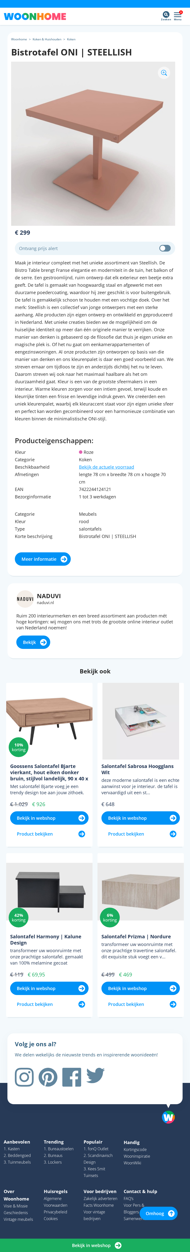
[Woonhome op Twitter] (95, 1077)
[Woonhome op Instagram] (24, 1077)
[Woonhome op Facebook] (71, 1077)
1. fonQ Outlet (96, 1148)
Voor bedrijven (100, 1191)
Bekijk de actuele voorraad (106, 467)
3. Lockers (53, 1162)
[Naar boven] (171, 1109)
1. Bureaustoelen (58, 1148)
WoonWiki (132, 1163)
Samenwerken (136, 1218)
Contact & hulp (140, 1191)
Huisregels (56, 1191)
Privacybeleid (55, 1212)
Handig (132, 1142)
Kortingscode (135, 1149)
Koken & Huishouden (47, 39)
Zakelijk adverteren (100, 1198)
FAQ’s (128, 1198)
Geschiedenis (16, 1212)
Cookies (51, 1218)
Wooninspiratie (137, 1156)
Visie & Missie (16, 1206)
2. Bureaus (53, 1155)
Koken (71, 39)
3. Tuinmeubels (17, 1162)
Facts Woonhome (99, 1205)
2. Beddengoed (17, 1155)
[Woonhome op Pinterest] (48, 1077)
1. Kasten (12, 1148)
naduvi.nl (45, 602)
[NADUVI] (25, 599)
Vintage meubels (18, 1219)
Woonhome (19, 39)
